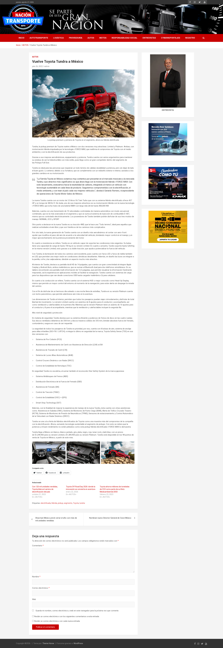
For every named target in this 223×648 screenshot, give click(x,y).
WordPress (78, 643)
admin (46, 66)
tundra (82, 503)
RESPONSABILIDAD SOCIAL (124, 38)
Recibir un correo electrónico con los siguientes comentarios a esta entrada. (66, 616)
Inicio (21, 38)
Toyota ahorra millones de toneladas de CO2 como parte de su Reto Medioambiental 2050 (114, 489)
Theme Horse (48, 643)
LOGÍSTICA (58, 38)
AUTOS (90, 38)
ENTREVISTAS (149, 38)
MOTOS (102, 38)
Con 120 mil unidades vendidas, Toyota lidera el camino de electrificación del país (45, 489)
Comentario (38, 545)
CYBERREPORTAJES (170, 38)
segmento (68, 503)
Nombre (36, 576)
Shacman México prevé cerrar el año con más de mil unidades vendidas (56, 519)
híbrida (54, 503)
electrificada (46, 503)
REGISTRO (190, 38)
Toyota (76, 503)
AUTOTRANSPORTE (39, 38)
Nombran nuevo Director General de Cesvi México (110, 518)
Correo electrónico (41, 588)
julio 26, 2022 (37, 66)
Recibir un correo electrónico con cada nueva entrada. (57, 621)
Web (34, 599)
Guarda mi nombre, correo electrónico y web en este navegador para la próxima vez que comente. (77, 610)
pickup (60, 503)
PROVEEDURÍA (75, 38)
